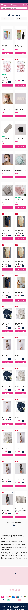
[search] (26, 8)
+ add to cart (7, 53)
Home (3, 11)
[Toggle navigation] (2, 5)
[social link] (10, 590)
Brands (6, 11)
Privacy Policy (19, 609)
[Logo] (14, 5)
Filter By (19, 18)
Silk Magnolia (10, 11)
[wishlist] (23, 5)
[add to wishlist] (12, 27)
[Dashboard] (5, 5)
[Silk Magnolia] (7, 34)
